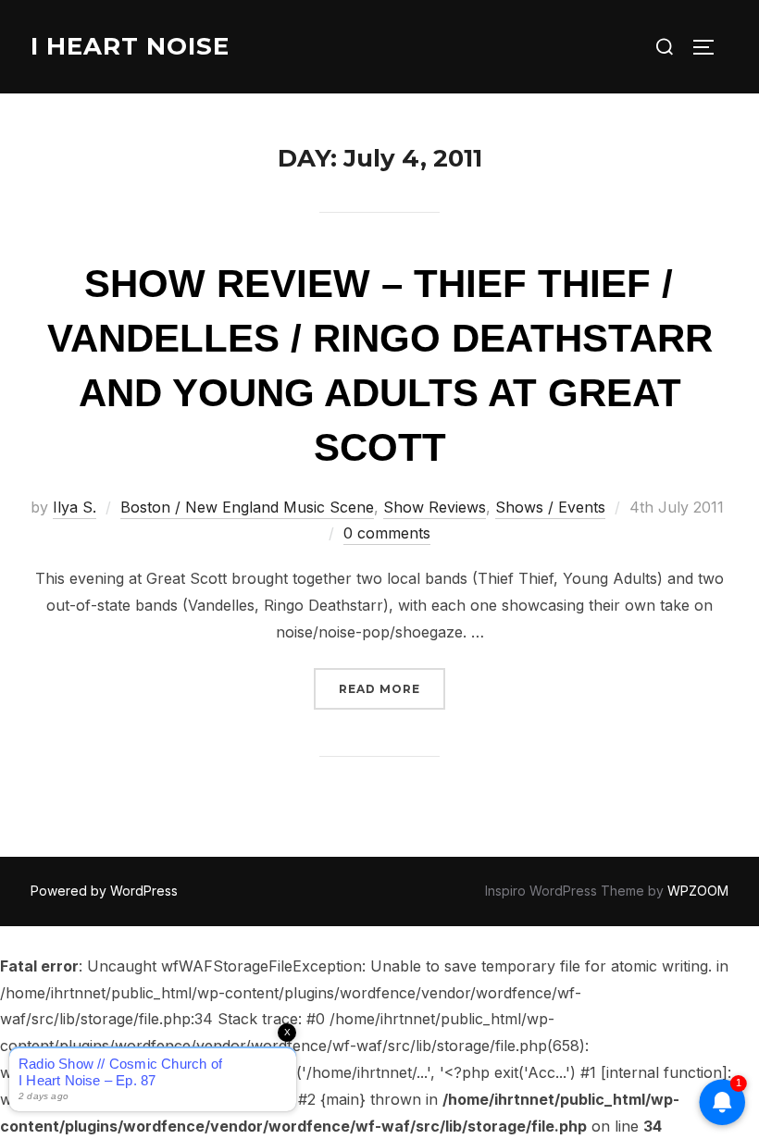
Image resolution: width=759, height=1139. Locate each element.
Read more (392, 688)
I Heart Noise (130, 46)
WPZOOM (697, 890)
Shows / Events (550, 507)
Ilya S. (74, 507)
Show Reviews (434, 507)
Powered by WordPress (104, 890)
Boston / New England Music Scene (247, 507)
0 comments (386, 533)
